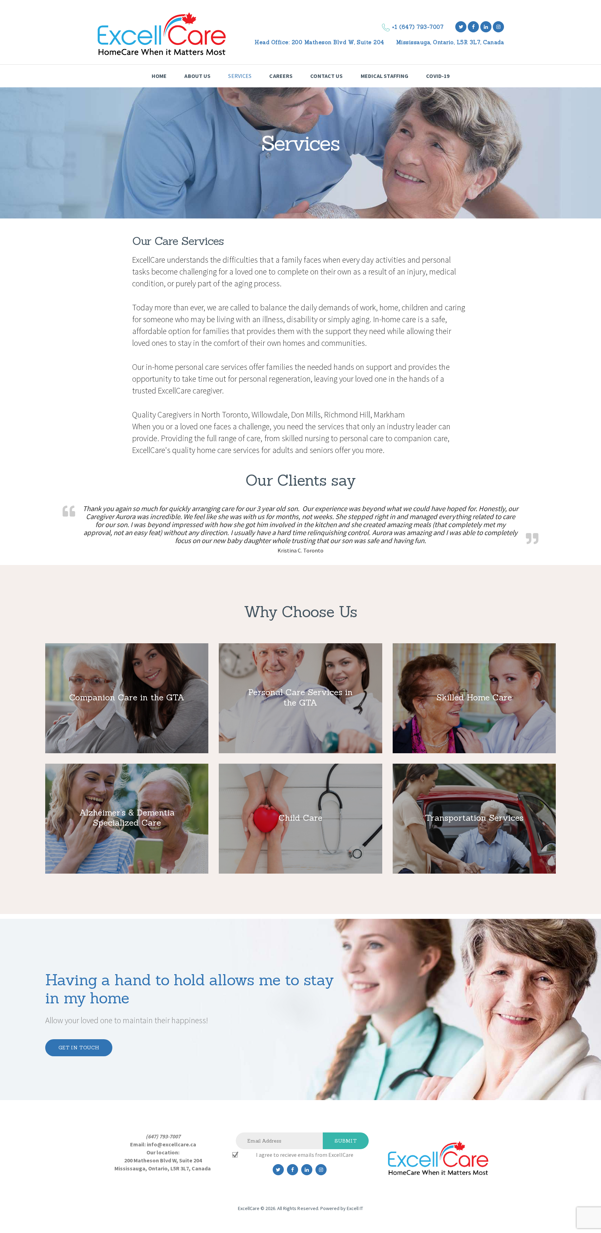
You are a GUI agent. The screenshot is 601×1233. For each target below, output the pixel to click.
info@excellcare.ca (171, 1144)
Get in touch (78, 1047)
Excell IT (355, 1208)
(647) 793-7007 (163, 1136)
